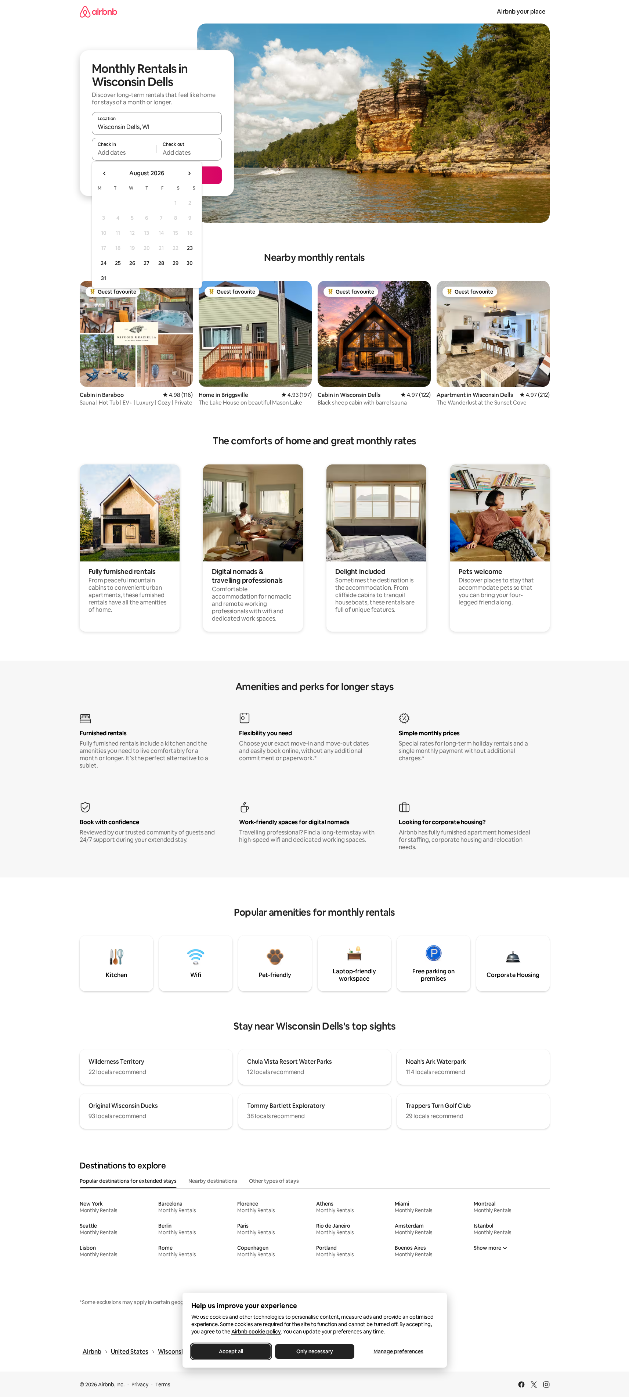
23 (190, 248)
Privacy (139, 1384)
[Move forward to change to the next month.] (189, 173)
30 (190, 263)
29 (175, 263)
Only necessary (314, 1351)
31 (103, 278)
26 (132, 263)
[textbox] (124, 152)
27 (146, 263)
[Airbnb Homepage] (98, 11)
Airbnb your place (521, 11)
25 (118, 263)
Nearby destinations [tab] (212, 1181)
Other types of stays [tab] (274, 1181)
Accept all (231, 1351)
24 (103, 263)
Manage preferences (398, 1351)
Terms (162, 1384)
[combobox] (157, 126)
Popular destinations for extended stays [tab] (128, 1181)
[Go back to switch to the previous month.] (104, 173)
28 (161, 263)
